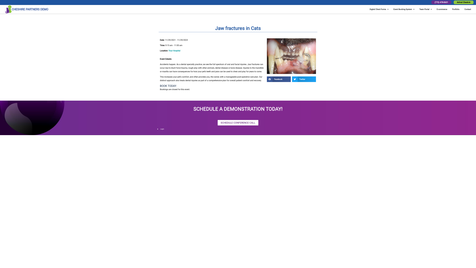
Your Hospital (174, 51)
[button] (279, 79)
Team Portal (424, 9)
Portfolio (456, 9)
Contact (467, 9)
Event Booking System (402, 9)
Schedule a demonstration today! (238, 109)
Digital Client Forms (378, 9)
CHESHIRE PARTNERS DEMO (30, 9)
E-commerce (442, 9)
